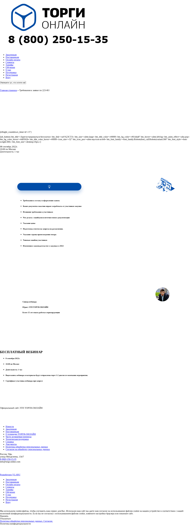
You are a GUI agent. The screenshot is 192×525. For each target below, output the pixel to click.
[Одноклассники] (132, 469)
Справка (10, 442)
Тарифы (9, 489)
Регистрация (12, 500)
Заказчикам (11, 429)
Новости (10, 426)
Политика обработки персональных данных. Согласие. (26, 521)
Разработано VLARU (10, 474)
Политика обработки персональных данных (27, 447)
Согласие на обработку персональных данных (28, 449)
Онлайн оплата (13, 484)
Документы (11, 444)
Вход (8, 502)
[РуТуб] (100, 469)
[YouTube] (68, 469)
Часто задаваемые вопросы (18, 436)
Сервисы (10, 487)
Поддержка (11, 497)
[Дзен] (164, 469)
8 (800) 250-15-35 (8, 459)
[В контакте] (4, 469)
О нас (8, 494)
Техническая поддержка (17, 439)
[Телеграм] (36, 469)
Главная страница (8, 90)
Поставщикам (12, 431)
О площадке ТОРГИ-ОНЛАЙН (21, 434)
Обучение (10, 492)
